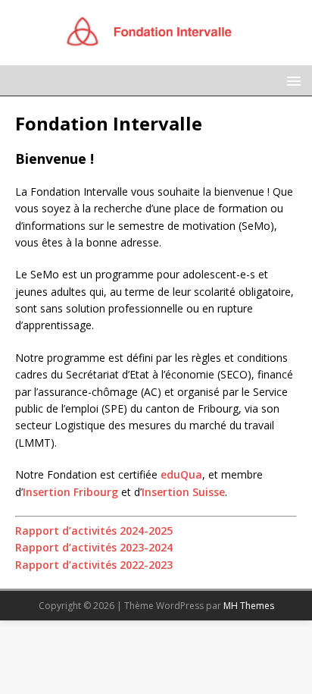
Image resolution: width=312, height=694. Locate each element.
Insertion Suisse (183, 492)
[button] (291, 80)
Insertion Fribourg (70, 492)
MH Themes (248, 605)
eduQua (181, 474)
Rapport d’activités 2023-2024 (94, 547)
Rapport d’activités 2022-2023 (94, 564)
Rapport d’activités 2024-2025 (94, 530)
